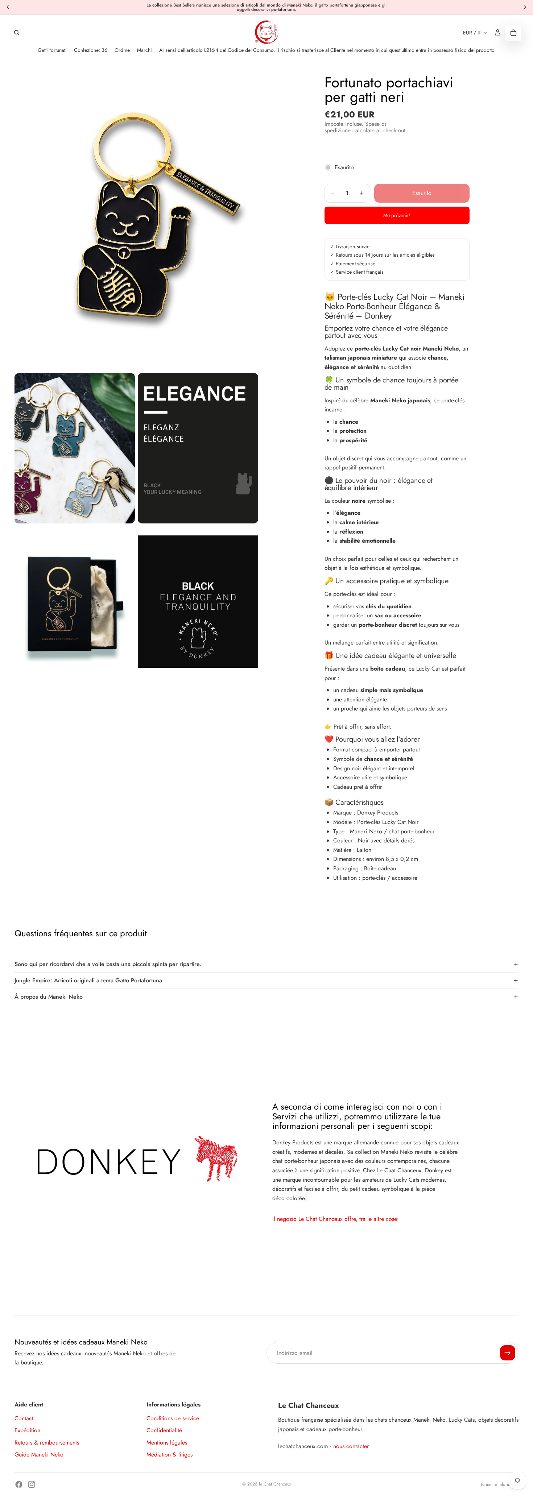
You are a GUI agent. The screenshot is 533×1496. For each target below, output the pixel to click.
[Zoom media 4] (75, 601)
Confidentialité (164, 1430)
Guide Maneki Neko (39, 1454)
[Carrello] (513, 33)
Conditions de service (172, 1418)
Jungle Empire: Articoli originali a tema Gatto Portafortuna (88, 980)
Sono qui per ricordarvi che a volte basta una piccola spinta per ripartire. (108, 964)
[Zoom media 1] (136, 218)
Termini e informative (499, 1484)
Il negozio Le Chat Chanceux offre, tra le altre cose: (335, 1219)
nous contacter (351, 1446)
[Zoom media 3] (198, 448)
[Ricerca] (17, 33)
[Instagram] (31, 1484)
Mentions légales (166, 1442)
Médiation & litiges (169, 1454)
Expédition (27, 1430)
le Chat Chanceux (275, 1484)
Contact (24, 1418)
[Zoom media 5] (198, 601)
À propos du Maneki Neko (49, 997)
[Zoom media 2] (75, 448)
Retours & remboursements (47, 1442)
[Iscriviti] (507, 1352)
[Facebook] (19, 1484)
